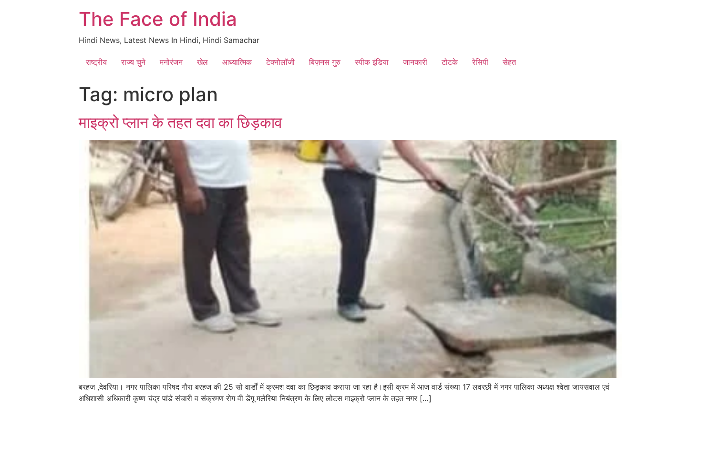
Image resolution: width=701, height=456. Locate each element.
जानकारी (415, 62)
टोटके (450, 62)
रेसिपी (480, 62)
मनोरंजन (171, 62)
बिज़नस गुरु (324, 62)
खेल (202, 62)
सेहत (509, 62)
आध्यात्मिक (237, 62)
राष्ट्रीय (96, 62)
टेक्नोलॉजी (280, 62)
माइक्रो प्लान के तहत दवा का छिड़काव (180, 122)
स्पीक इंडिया (372, 62)
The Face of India (158, 19)
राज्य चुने (133, 62)
